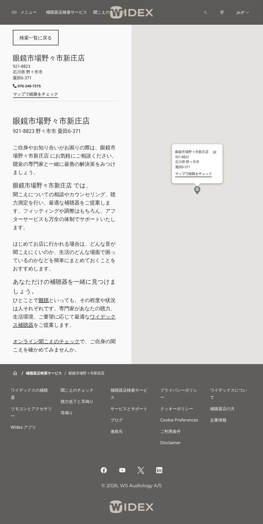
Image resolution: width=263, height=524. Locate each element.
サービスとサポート (128, 408)
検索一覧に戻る (36, 38)
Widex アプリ (23, 427)
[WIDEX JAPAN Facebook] (104, 470)
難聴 (44, 300)
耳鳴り (67, 413)
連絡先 (116, 431)
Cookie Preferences (179, 420)
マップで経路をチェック (35, 94)
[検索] (205, 12)
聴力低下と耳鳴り (77, 401)
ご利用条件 (170, 431)
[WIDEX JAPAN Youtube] (122, 470)
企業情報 (218, 420)
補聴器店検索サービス (66, 12)
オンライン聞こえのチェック (46, 341)
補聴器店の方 (222, 408)
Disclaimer (170, 442)
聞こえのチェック (77, 390)
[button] (197, 190)
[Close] (215, 152)
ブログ (116, 420)
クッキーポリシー (176, 408)
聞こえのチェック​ (109, 12)
